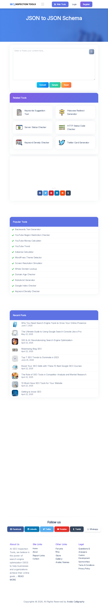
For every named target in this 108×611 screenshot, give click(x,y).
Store (58, 555)
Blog (57, 552)
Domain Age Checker (25, 274)
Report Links (39, 555)
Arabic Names (62, 562)
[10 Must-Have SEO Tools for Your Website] (15, 384)
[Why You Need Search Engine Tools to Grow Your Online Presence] (15, 324)
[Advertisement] (54, 29)
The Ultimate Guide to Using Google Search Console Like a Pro (51, 331)
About (35, 552)
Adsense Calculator (24, 252)
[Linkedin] (56, 193)
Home (35, 548)
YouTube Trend (22, 246)
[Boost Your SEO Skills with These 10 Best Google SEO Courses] (15, 367)
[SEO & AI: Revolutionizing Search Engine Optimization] (15, 341)
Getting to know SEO (31, 391)
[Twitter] (45, 193)
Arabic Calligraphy (75, 601)
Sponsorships (84, 562)
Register (86, 4)
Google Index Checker (25, 285)
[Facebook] (39, 193)
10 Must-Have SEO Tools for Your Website (41, 383)
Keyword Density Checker (27, 291)
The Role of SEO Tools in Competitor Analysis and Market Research (53, 374)
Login (74, 4)
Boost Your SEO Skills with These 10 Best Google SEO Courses (51, 366)
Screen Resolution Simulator (28, 263)
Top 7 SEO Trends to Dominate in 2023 (40, 357)
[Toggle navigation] (42, 4)
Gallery (59, 558)
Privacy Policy (84, 568)
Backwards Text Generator (28, 229)
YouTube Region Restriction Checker (32, 235)
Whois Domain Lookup (26, 269)
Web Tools (61, 4)
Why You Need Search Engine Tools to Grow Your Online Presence (53, 323)
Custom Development (84, 556)
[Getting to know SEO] (15, 392)
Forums (59, 548)
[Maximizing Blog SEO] (15, 350)
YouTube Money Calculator (28, 240)
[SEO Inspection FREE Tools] (23, 4)
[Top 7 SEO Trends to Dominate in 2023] (15, 358)
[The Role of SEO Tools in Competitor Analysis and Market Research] (15, 375)
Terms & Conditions (86, 565)
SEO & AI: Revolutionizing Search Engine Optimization (46, 340)
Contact (36, 559)
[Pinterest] (51, 193)
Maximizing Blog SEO (31, 348)
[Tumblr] (68, 193)
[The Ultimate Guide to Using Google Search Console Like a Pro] (15, 332)
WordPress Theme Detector (28, 257)
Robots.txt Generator (25, 280)
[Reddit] (62, 193)
